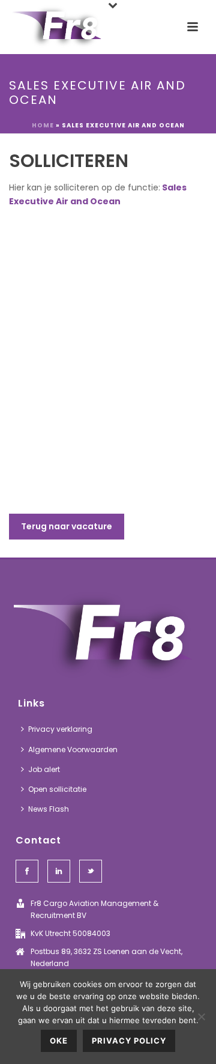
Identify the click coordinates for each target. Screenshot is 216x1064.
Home (43, 125)
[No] (201, 1017)
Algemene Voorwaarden (73, 749)
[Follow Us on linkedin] (58, 871)
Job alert (44, 769)
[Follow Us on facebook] (27, 871)
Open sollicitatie (57, 789)
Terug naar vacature (66, 526)
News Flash (48, 809)
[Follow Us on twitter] (90, 871)
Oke (59, 1040)
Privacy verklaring (60, 729)
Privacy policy (129, 1040)
